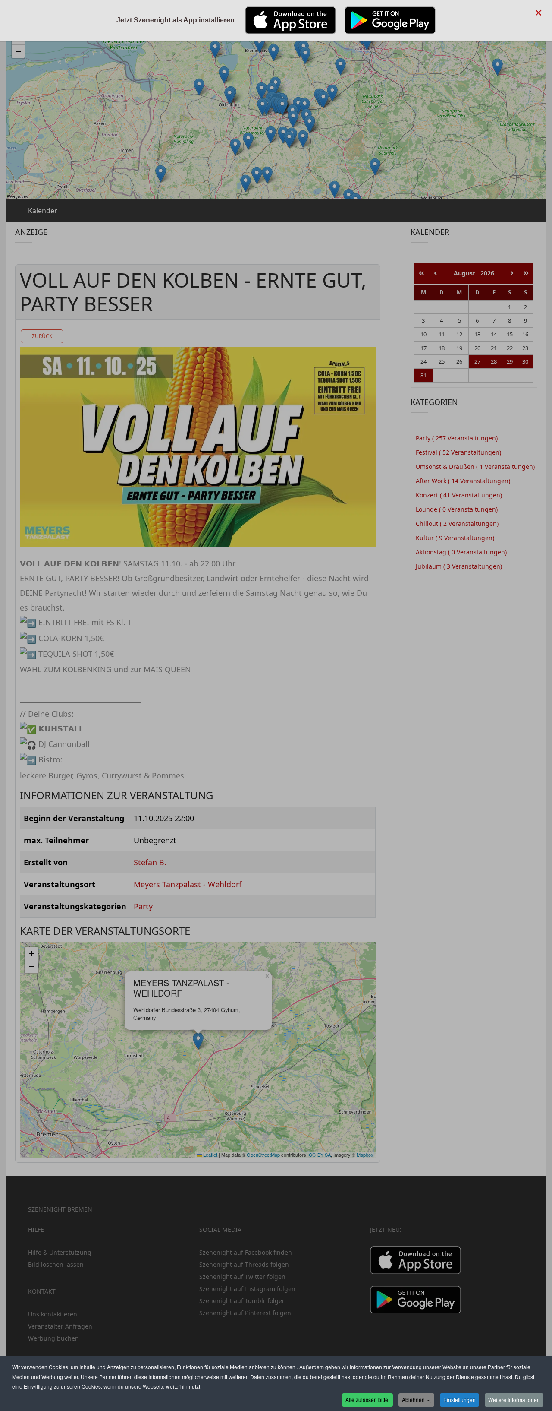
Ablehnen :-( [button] (416, 1399)
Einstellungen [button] (459, 1399)
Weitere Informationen (514, 1399)
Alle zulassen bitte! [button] (367, 1399)
